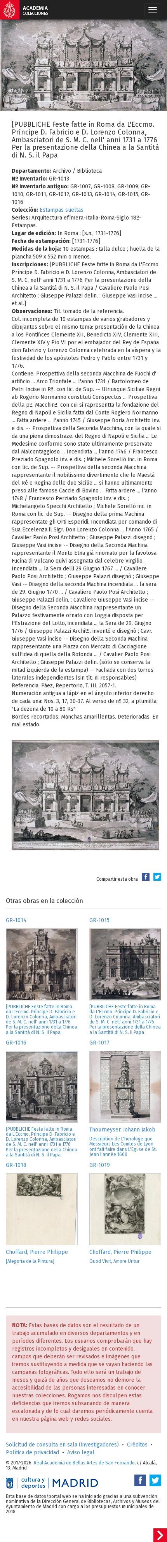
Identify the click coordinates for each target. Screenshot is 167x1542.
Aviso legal (80, 1452)
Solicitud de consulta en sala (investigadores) (62, 1444)
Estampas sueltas (62, 210)
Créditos (137, 1444)
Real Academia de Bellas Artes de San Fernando (84, 1463)
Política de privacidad (32, 1452)
